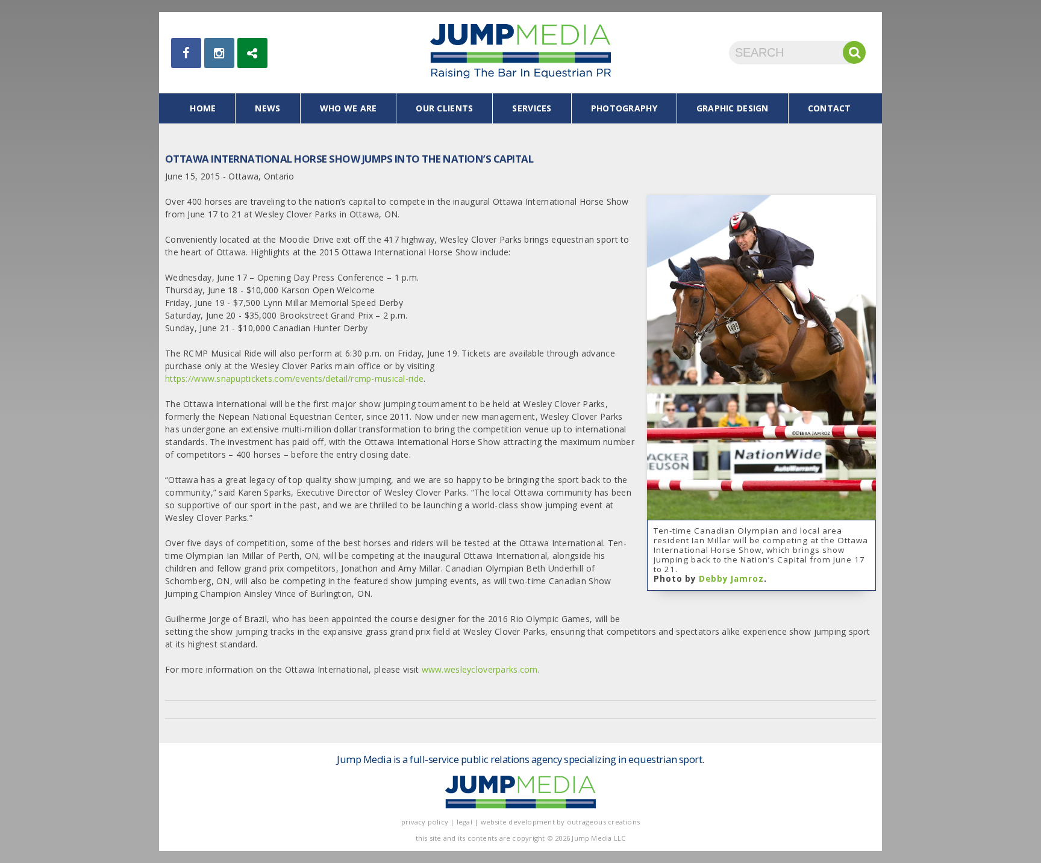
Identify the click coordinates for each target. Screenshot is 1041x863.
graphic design (732, 108)
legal (464, 821)
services (531, 108)
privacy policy (424, 821)
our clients (444, 108)
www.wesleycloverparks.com (480, 669)
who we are (348, 108)
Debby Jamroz (731, 578)
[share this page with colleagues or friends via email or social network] (252, 53)
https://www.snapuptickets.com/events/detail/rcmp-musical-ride (294, 378)
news (267, 108)
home (203, 108)
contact (829, 108)
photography (624, 108)
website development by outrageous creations (560, 821)
